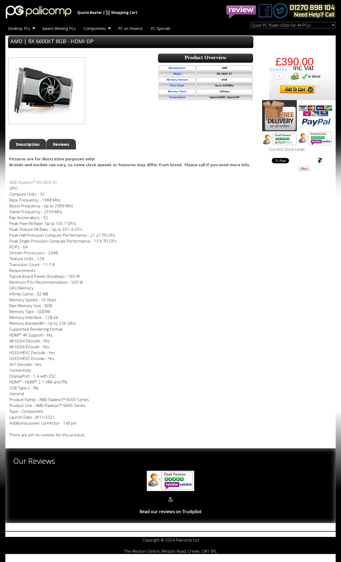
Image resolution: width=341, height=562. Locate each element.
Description (27, 144)
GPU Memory (21, 288)
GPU (13, 188)
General (16, 393)
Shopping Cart (124, 12)
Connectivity (20, 370)
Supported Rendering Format (36, 329)
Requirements (22, 270)
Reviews (61, 144)
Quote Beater (89, 12)
